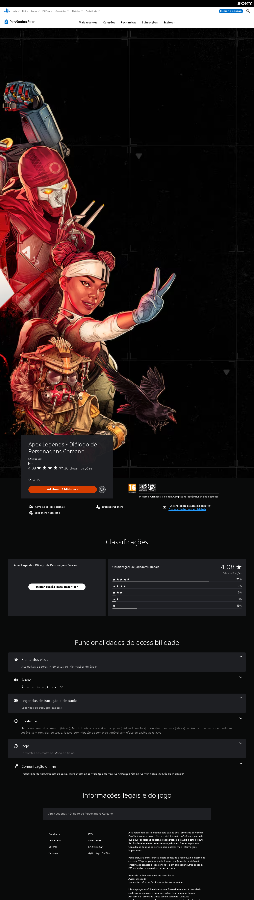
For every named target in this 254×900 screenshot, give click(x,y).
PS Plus (46, 11)
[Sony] (245, 6)
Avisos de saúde (137, 879)
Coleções (109, 22)
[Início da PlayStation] (7, 11)
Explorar (169, 22)
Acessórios (61, 11)
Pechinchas (128, 22)
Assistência (91, 11)
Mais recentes (88, 22)
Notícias (76, 11)
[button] (187, 509)
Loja (15, 11)
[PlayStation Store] (20, 21)
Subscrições (150, 22)
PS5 (24, 11)
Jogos (34, 11)
